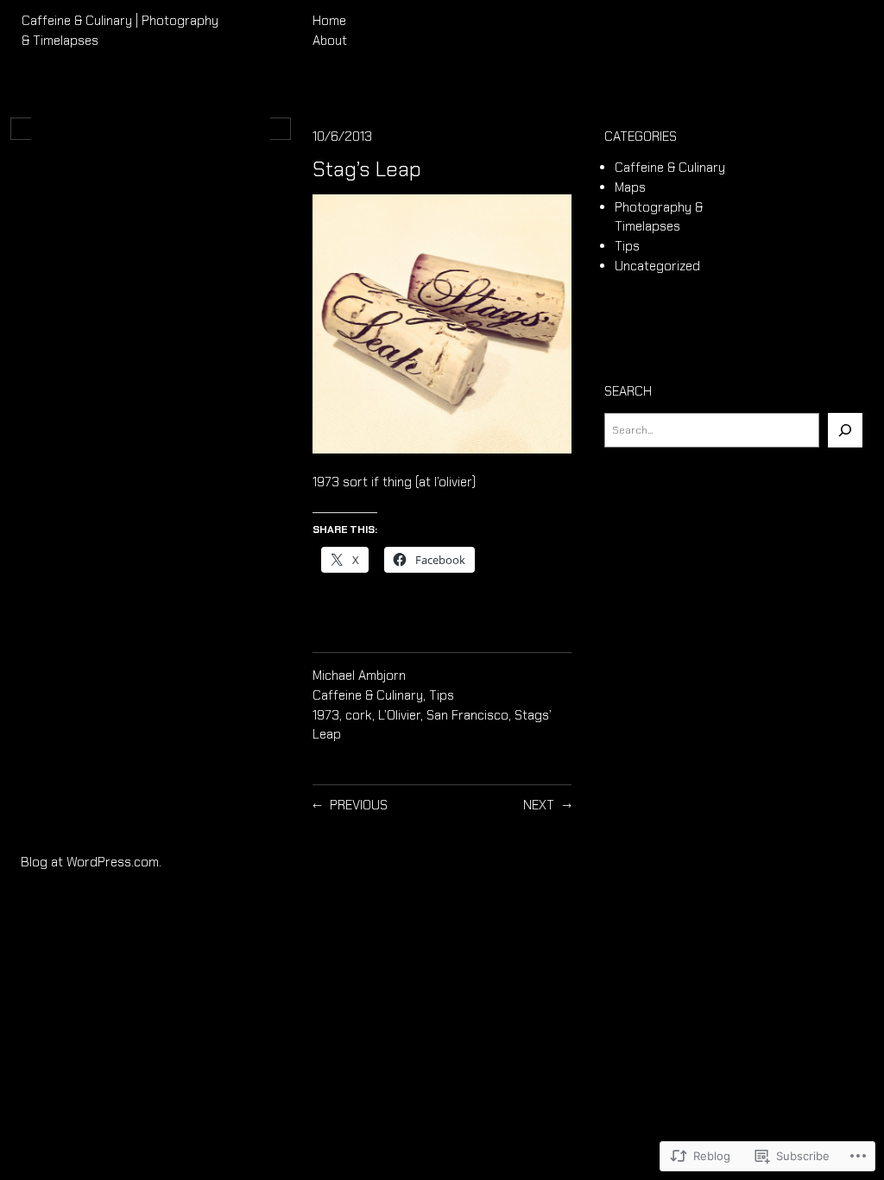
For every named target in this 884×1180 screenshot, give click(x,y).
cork (358, 715)
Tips (441, 695)
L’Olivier (399, 715)
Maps (630, 187)
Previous (359, 805)
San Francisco (467, 715)
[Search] (845, 430)
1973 (326, 715)
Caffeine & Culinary (368, 695)
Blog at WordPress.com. (91, 862)
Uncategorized (657, 266)
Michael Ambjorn (359, 675)
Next (538, 805)
